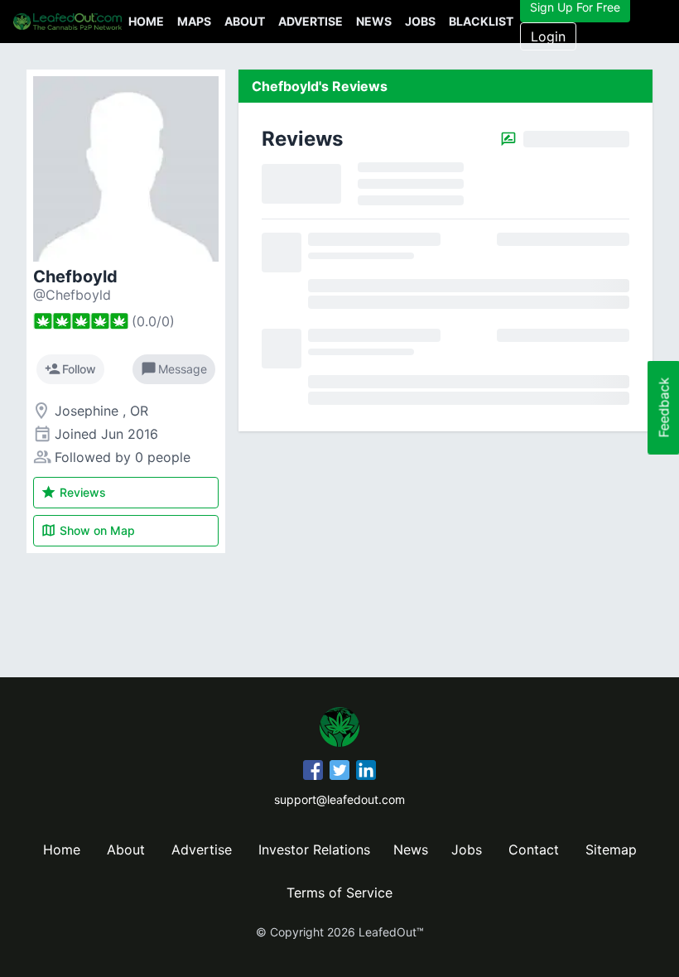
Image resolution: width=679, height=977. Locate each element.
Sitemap (611, 849)
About (244, 21)
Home (146, 21)
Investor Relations (314, 849)
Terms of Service (339, 892)
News (374, 21)
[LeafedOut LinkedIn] (366, 772)
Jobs (420, 21)
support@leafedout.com (339, 799)
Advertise (310, 21)
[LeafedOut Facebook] (313, 772)
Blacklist (481, 21)
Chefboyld (75, 276)
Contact (533, 849)
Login (548, 36)
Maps (194, 21)
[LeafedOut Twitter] (339, 772)
